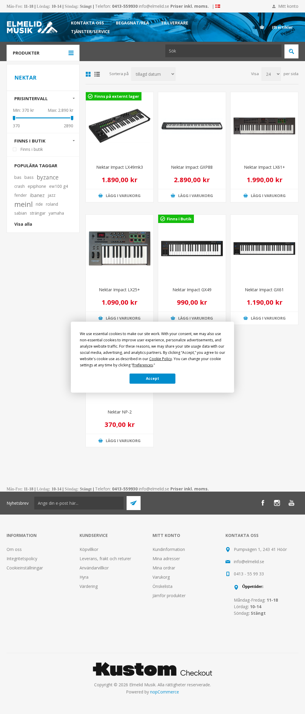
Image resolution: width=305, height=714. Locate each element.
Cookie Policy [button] (160, 358)
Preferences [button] (143, 365)
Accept (152, 378)
